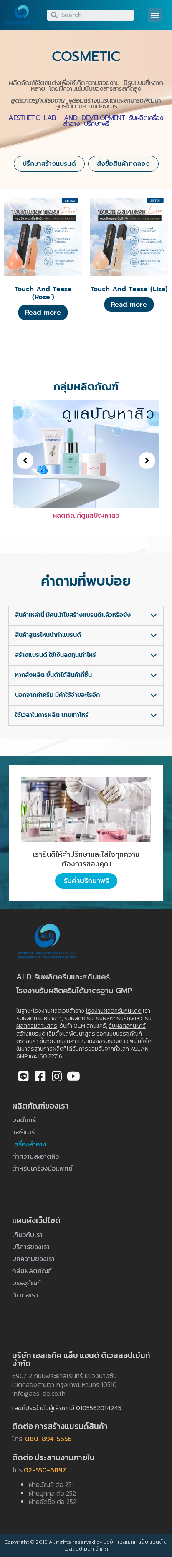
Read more (43, 313)
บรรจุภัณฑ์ (26, 1283)
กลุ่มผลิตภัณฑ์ (32, 1271)
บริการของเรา (31, 1247)
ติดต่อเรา (25, 1295)
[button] (155, 15)
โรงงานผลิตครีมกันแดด (114, 1010)
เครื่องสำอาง (29, 1144)
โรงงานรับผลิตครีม (46, 990)
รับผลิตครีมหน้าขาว (39, 1018)
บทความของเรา (33, 1259)
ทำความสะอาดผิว (35, 1156)
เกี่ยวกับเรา (27, 1234)
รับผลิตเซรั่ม (79, 1018)
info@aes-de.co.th (39, 1393)
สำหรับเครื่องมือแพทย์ (42, 1168)
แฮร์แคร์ (23, 1132)
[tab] (86, 615)
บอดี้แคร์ (24, 1120)
